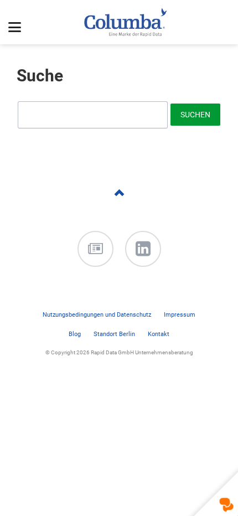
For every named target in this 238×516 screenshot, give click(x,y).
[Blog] (95, 249)
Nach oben (119, 206)
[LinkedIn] (143, 249)
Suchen (195, 114)
